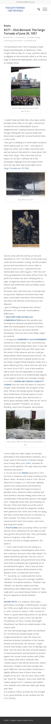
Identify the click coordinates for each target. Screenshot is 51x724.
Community (8, 41)
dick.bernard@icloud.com (25, 2)
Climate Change (34, 37)
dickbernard (31, 41)
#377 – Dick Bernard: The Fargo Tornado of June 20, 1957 (24, 31)
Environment (17, 41)
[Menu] (43, 9)
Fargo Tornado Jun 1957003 (16, 168)
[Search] (37, 9)
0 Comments (20, 37)
